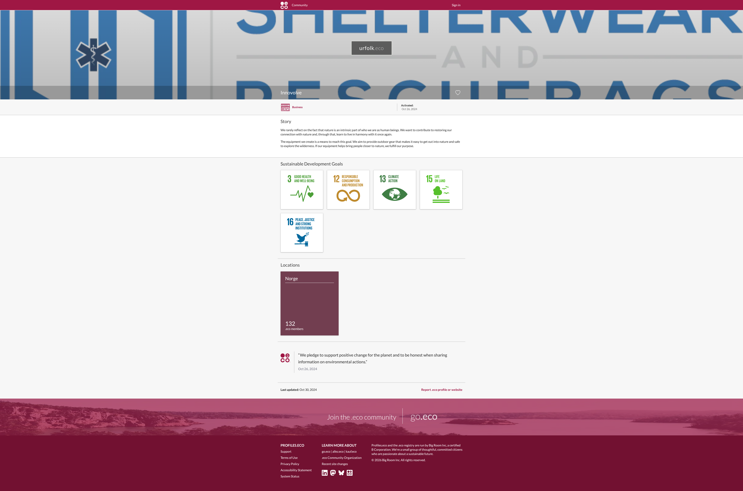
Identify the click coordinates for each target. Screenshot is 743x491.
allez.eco (338, 451)
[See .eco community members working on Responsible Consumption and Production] (348, 189)
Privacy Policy (290, 464)
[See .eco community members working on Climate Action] (394, 189)
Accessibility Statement (296, 470)
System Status (290, 476)
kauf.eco (351, 451)
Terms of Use (289, 457)
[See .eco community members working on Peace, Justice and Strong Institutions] (302, 232)
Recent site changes (335, 464)
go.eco (326, 451)
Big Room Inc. (391, 460)
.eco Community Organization (342, 457)
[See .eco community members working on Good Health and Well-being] (302, 189)
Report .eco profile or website (441, 389)
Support (286, 451)
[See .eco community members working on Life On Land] (441, 189)
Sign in (456, 5)
